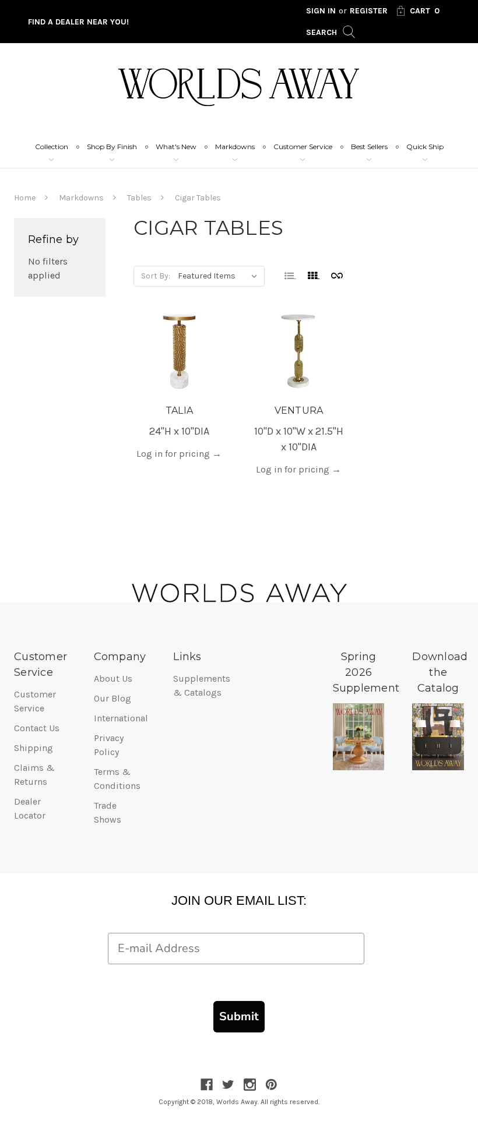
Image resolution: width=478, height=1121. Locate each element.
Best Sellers (369, 146)
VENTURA (299, 410)
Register (369, 11)
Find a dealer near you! (78, 22)
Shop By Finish (112, 146)
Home (25, 198)
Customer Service (302, 146)
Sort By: (155, 276)
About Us (113, 678)
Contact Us (36, 728)
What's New (176, 146)
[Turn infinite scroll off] (337, 274)
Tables (139, 198)
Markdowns (235, 146)
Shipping (33, 747)
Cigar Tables (198, 198)
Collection (51, 146)
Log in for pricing (179, 453)
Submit (239, 1016)
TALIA (179, 410)
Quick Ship (425, 146)
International (121, 718)
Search (322, 32)
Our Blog (112, 698)
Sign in (321, 11)
